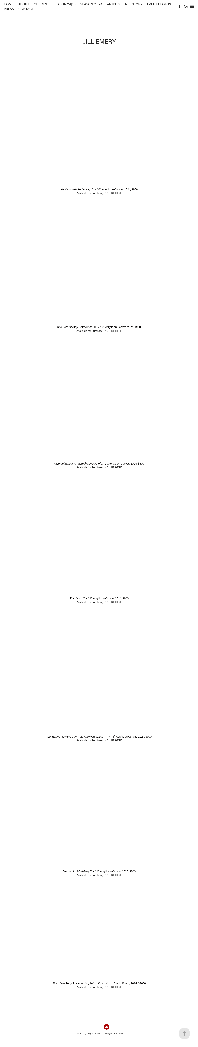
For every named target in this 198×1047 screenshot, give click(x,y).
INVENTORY (133, 4)
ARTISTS (113, 4)
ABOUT (23, 4)
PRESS (9, 9)
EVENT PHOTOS (159, 4)
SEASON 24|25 (65, 4)
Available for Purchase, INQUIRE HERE (99, 193)
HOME (9, 4)
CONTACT (26, 9)
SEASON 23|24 (91, 4)
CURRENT (41, 4)
